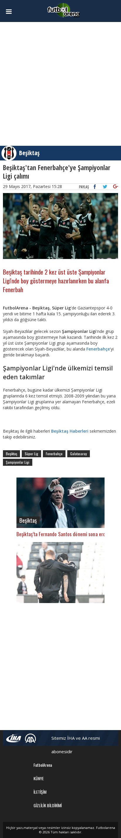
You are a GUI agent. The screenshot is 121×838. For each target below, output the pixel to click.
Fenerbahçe (97, 349)
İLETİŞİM (39, 792)
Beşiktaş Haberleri (70, 431)
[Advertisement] (60, 83)
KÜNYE (38, 778)
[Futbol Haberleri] (63, 10)
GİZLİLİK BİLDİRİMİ (47, 805)
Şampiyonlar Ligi (17, 462)
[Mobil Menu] (11, 12)
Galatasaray (78, 453)
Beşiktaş (29, 153)
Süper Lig (31, 453)
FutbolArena (42, 765)
